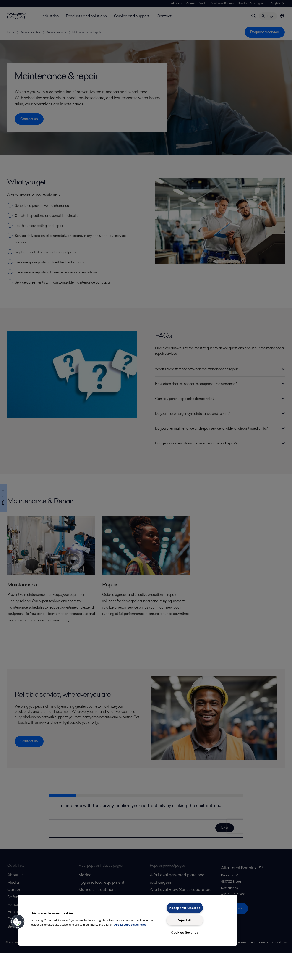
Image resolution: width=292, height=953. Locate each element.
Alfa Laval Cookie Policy (130, 925)
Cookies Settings (185, 932)
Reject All (185, 920)
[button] (17, 921)
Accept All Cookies (185, 908)
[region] (127, 920)
